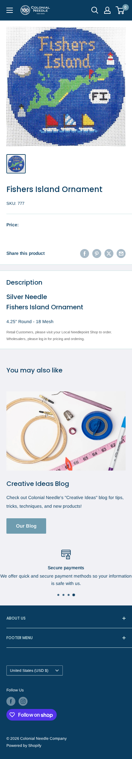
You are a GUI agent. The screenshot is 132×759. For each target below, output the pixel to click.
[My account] (107, 10)
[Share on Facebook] (84, 253)
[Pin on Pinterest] (96, 253)
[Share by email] (121, 253)
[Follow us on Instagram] (23, 701)
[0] (120, 10)
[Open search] (94, 10)
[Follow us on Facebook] (10, 701)
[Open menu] (9, 10)
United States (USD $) (29, 670)
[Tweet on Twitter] (108, 253)
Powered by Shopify (23, 745)
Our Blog (26, 526)
